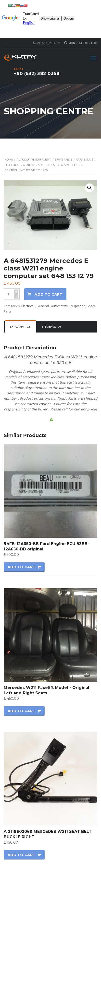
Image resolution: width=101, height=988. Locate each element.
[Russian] (22, 5)
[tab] (20, 327)
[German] (18, 5)
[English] (14, 5)
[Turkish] (26, 5)
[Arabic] (10, 5)
